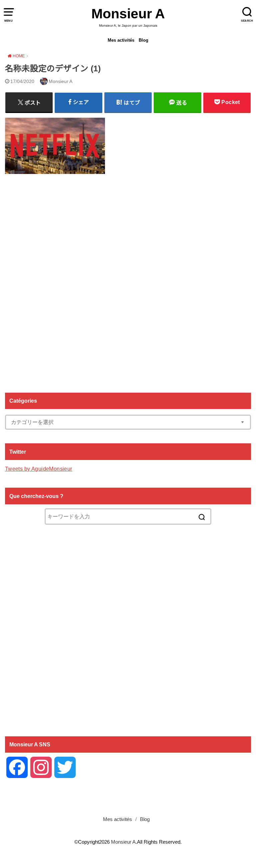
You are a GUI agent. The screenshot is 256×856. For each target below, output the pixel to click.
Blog (143, 40)
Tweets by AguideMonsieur (38, 469)
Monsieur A (128, 13)
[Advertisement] (128, 280)
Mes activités (121, 40)
